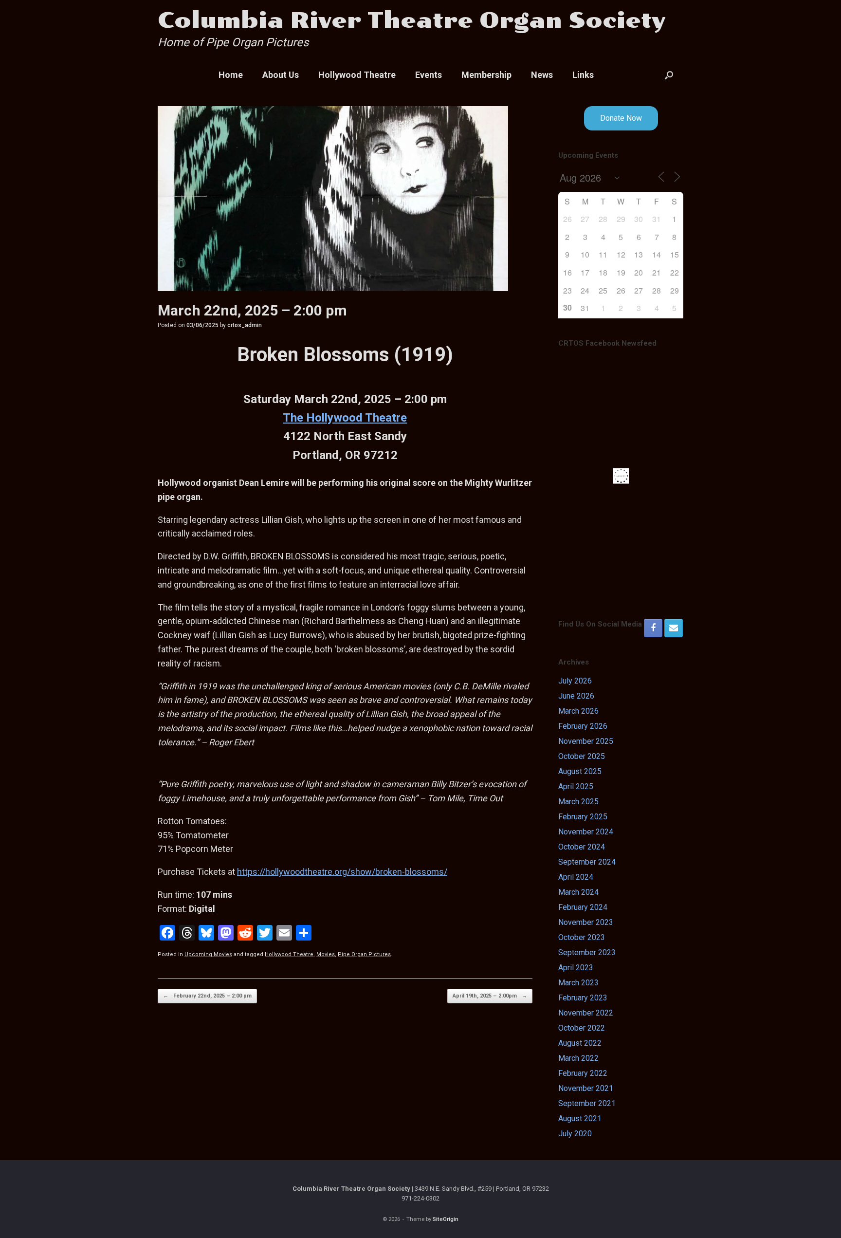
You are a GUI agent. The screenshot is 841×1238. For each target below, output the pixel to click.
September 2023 (587, 952)
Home (231, 75)
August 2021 (580, 1118)
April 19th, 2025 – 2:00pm (490, 996)
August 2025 (580, 771)
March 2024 (578, 892)
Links (583, 75)
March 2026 (578, 711)
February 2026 (582, 726)
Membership (486, 75)
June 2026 (576, 696)
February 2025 (582, 816)
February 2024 (582, 907)
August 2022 (580, 1043)
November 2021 (585, 1088)
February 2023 (582, 997)
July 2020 (575, 1133)
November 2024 (585, 831)
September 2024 (587, 862)
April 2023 (575, 967)
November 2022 (585, 1012)
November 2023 (585, 922)
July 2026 (575, 680)
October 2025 (581, 756)
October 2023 (581, 937)
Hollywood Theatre (357, 75)
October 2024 (581, 846)
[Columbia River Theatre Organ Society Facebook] (653, 628)
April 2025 (575, 786)
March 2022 (578, 1058)
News (542, 75)
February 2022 (582, 1073)
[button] (669, 75)
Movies (325, 954)
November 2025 (585, 741)
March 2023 (578, 982)
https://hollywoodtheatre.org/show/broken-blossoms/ (342, 872)
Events (428, 75)
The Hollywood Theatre (345, 418)
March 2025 (578, 801)
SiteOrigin (445, 1219)
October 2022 (581, 1028)
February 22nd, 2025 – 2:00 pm (207, 996)
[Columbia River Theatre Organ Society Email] (673, 628)
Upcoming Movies (208, 954)
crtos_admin (244, 325)
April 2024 (575, 877)
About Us (280, 75)
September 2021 (587, 1103)
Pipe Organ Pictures (364, 954)
